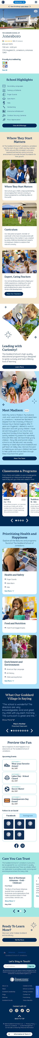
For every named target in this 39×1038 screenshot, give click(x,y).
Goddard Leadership (8, 991)
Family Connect (28, 991)
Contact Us (26, 994)
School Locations (28, 989)
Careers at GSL (27, 986)
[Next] (30, 6)
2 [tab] (18, 520)
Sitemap (4, 997)
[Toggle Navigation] (35, 2)
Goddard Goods (7, 1000)
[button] (19, 765)
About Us (5, 986)
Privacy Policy (30, 1024)
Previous (3, 19)
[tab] (11, 816)
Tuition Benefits (27, 1000)
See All (4, 70)
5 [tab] (20, 730)
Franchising (26, 997)
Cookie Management (26, 1025)
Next (35, 19)
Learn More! (24, 6)
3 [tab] (20, 520)
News (4, 989)
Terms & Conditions (11, 1025)
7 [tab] (25, 730)
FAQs (4, 994)
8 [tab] (27, 730)
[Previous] (9, 6)
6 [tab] (23, 730)
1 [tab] (16, 520)
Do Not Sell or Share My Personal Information (19, 1027)
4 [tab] (23, 520)
